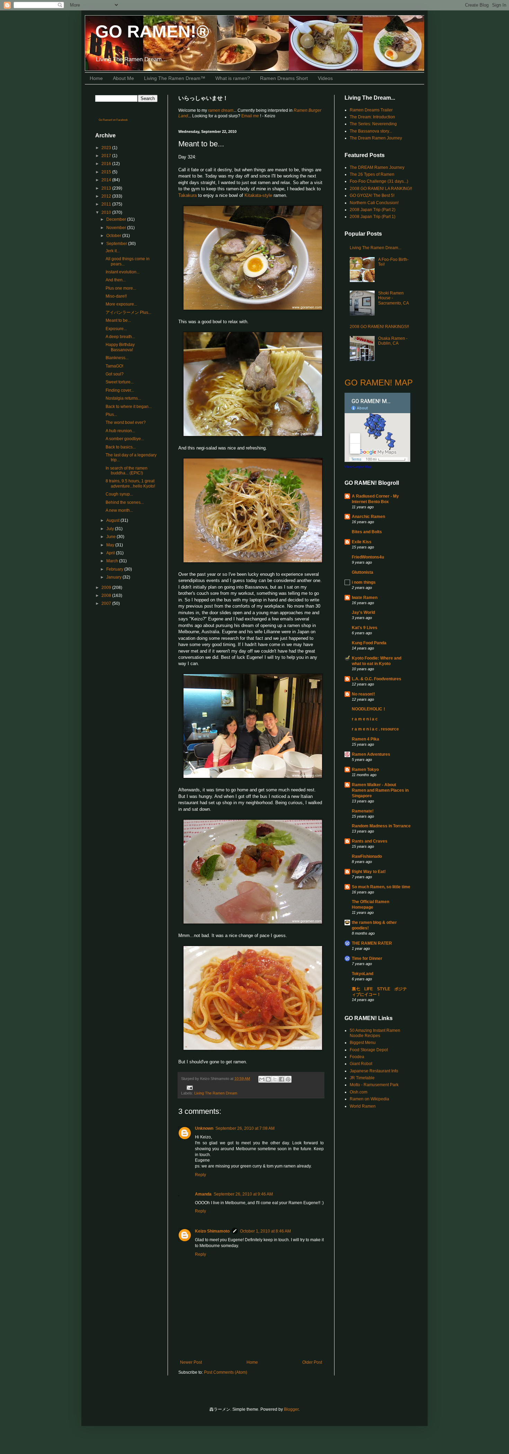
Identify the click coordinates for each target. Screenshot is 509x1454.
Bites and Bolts (367, 531)
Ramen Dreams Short (284, 78)
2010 (106, 212)
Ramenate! (363, 811)
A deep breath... (120, 336)
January (114, 577)
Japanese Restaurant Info (374, 1071)
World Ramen (363, 1106)
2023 (106, 147)
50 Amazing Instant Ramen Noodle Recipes (375, 1033)
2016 (106, 163)
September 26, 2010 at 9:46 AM (243, 1194)
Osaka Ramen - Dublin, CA (393, 341)
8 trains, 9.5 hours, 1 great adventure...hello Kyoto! (130, 483)
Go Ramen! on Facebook (113, 119)
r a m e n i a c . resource (375, 729)
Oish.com (358, 1092)
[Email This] (261, 1079)
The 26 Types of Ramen (372, 174)
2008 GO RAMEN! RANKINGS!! (379, 326)
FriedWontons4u (368, 557)
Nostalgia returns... (123, 398)
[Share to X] (274, 1079)
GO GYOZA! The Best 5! (372, 195)
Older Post (312, 1362)
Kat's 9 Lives (364, 627)
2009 (106, 587)
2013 (106, 188)
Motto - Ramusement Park (374, 1084)
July (110, 528)
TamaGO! (114, 366)
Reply (200, 1174)
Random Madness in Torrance (381, 826)
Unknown (204, 1128)
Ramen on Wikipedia (369, 1099)
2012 (106, 196)
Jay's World (363, 612)
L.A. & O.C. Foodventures (376, 678)
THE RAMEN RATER (372, 943)
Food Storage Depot (369, 1049)
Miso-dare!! (116, 296)
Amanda (203, 1194)
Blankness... (117, 357)
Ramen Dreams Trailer (371, 110)
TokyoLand (362, 973)
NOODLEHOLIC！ (369, 709)
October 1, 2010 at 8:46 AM (265, 1231)
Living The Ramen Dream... (375, 247)
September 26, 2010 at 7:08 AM (245, 1128)
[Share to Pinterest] (288, 1079)
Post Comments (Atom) (225, 1372)
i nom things (364, 582)
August (113, 520)
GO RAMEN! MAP (379, 382)
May (110, 545)
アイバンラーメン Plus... (128, 312)
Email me (250, 115)
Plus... (111, 414)
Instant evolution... (123, 272)
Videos (325, 78)
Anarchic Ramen (368, 516)
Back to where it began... (129, 406)
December (116, 219)
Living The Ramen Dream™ (174, 78)
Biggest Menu (363, 1042)
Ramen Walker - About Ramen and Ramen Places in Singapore (380, 790)
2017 (106, 155)
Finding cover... (120, 390)
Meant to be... (118, 320)
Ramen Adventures (371, 754)
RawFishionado (367, 856)
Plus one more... (121, 288)
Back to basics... (121, 447)
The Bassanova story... (371, 131)
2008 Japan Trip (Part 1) (372, 216)
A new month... (119, 510)
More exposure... (121, 304)
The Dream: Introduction (372, 117)
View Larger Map (358, 467)
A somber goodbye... (125, 438)
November (116, 227)
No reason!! (363, 694)
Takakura (187, 195)
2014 (106, 180)
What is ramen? (232, 78)
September (117, 243)
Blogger (291, 1409)
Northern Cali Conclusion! (374, 202)
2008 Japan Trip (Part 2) (372, 209)
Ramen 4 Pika (365, 739)
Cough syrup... (119, 494)
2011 (106, 204)
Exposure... (116, 328)
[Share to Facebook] (281, 1079)
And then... (116, 280)
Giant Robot (361, 1063)
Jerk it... (113, 250)
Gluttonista (362, 572)
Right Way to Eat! (369, 871)
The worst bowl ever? (126, 422)
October (114, 235)
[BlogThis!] (268, 1079)
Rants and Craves (369, 841)
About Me (123, 78)
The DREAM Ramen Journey (377, 167)
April (111, 553)
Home (96, 78)
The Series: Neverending (373, 123)
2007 (106, 603)
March (112, 560)
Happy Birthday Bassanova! (120, 347)
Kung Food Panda (369, 642)
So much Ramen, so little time (381, 886)
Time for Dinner (367, 958)
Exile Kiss (362, 541)
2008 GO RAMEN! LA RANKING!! (381, 188)
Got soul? (115, 374)
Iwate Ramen (364, 597)
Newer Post (191, 1362)
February (115, 569)
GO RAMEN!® (152, 31)
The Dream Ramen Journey (376, 138)
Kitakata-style (258, 195)
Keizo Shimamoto (212, 1231)
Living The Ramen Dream (215, 1093)
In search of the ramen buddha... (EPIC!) (127, 470)
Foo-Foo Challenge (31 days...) (379, 181)
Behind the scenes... (125, 502)
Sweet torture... (120, 382)
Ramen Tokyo (365, 769)
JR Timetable (362, 1077)
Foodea (357, 1056)
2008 (106, 595)
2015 (106, 172)
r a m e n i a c (365, 719)
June (111, 536)
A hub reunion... (120, 430)
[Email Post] (189, 1087)
